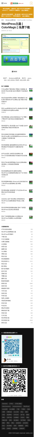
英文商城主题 (5, 318)
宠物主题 (4, 273)
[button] (31, 3)
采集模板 (15, 428)
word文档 (4, 409)
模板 (28, 417)
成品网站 (9, 414)
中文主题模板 (5, 239)
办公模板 (4, 251)
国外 (26, 412)
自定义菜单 (23, 80)
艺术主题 (4, 315)
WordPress (26, 406)
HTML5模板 (18, 403)
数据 (28, 414)
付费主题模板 (5, 241)
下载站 (23, 409)
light (5, 80)
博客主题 (4, 254)
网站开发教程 (5, 308)
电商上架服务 (5, 298)
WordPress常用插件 (7, 234)
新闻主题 (4, 283)
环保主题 (4, 295)
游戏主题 (4, 293)
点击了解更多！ (25, 10)
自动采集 (25, 423)
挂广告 (22, 414)
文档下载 (9, 417)
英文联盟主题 (5, 320)
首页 (2, 20)
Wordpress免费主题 (10, 20)
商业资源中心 (5, 261)
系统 (29, 420)
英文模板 (9, 425)
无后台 (22, 417)
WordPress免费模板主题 (8, 232)
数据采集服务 (5, 281)
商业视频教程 (5, 259)
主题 (28, 409)
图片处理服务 (5, 268)
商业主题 (4, 256)
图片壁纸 (4, 266)
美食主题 (4, 313)
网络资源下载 (5, 310)
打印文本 (16, 414)
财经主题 (4, 322)
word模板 (12, 409)
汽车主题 (4, 291)
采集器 (8, 428)
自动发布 (18, 423)
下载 (18, 409)
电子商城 (23, 420)
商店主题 (4, 264)
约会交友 (4, 305)
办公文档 (16, 412)
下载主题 (4, 236)
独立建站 (16, 420)
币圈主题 (4, 276)
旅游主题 (4, 286)
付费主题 (9, 412)
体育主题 (4, 246)
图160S (14, 71)
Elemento (4, 403)
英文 (3, 425)
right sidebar (11, 80)
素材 (3, 423)
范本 (15, 425)
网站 (8, 423)
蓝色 (28, 80)
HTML (11, 403)
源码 (10, 420)
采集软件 (22, 428)
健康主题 (4, 249)
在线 (3, 414)
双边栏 (17, 80)
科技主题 (4, 303)
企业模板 (4, 244)
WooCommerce (6, 406)
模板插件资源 (5, 288)
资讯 (26, 425)
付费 (3, 412)
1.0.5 (4, 63)
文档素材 (16, 417)
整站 (3, 417)
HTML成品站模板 (6, 229)
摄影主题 (4, 278)
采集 (3, 428)
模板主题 (4, 420)
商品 (22, 412)
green (29, 78)
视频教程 (21, 425)
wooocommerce (17, 406)
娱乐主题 (4, 271)
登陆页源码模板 (6, 300)
